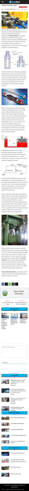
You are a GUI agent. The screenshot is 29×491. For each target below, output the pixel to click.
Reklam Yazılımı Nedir (16, 474)
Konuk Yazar (13, 385)
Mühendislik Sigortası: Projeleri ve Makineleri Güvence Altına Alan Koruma (18, 382)
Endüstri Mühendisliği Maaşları (18, 417)
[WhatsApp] (9, 284)
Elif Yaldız (12, 394)
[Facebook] (2, 284)
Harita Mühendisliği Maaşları (17, 423)
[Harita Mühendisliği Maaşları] (5, 424)
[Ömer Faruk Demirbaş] (2, 9)
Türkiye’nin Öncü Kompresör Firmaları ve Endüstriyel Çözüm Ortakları (4, 324)
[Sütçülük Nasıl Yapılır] (5, 468)
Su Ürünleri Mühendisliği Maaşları (18, 435)
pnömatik (23, 30)
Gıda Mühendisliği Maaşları (17, 429)
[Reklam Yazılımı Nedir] (5, 475)
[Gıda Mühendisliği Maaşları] (5, 430)
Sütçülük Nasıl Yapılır (16, 467)
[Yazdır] (13, 284)
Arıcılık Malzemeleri (14, 373)
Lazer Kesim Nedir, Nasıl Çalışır (8, 303)
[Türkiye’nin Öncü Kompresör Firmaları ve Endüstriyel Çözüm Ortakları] (5, 315)
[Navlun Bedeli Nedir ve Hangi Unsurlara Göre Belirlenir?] (5, 408)
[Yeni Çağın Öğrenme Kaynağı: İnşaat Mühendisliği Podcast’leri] (5, 461)
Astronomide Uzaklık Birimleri (18, 453)
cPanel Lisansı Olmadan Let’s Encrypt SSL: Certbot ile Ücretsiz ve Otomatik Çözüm (18, 391)
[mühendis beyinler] (14, 2)
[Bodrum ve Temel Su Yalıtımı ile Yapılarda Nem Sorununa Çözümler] (5, 399)
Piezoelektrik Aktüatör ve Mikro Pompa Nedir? (21, 303)
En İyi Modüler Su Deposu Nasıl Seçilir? (23, 321)
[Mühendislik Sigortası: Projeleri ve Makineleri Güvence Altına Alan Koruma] (5, 381)
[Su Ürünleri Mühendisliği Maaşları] (5, 436)
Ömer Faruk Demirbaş (10, 9)
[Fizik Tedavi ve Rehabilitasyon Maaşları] (5, 441)
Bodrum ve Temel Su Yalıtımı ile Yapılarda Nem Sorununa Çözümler (18, 400)
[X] (6, 284)
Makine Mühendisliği (23, 7)
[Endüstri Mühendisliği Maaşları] (5, 418)
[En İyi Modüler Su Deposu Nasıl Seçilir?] (24, 315)
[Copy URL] (16, 284)
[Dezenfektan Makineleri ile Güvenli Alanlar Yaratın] (14, 315)
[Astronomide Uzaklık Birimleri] (5, 454)
